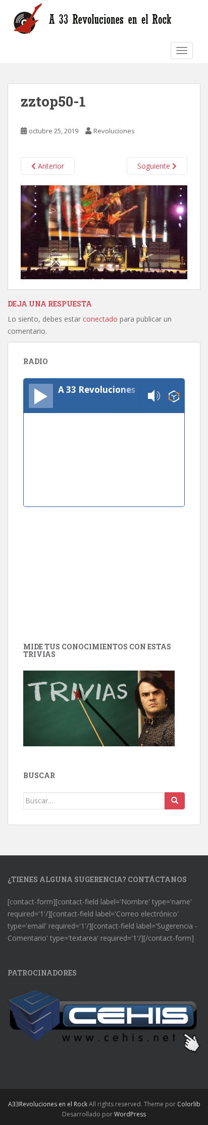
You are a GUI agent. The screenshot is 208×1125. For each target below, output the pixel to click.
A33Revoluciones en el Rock (47, 1104)
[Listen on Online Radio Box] (174, 396)
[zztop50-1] (104, 231)
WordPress (130, 1114)
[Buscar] (175, 800)
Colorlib (188, 1104)
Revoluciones (114, 130)
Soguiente (154, 166)
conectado (100, 319)
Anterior (50, 166)
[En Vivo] (41, 396)
